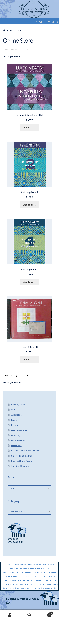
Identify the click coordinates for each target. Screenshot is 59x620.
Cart (45, 612)
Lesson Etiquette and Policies (25, 450)
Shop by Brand (18, 404)
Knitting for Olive (29, 580)
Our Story (15, 435)
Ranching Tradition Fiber (37, 584)
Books (14, 420)
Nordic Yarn (24, 584)
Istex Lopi (42, 576)
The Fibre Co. (35, 588)
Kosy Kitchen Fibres (42, 580)
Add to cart (29, 127)
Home (9, 30)
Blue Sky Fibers (25, 572)
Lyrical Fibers (14, 584)
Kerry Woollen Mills (15, 580)
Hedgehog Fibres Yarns (30, 576)
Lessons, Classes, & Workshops (16, 564)
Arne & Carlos (14, 572)
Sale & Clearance (40, 568)
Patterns (15, 425)
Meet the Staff (18, 440)
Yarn (13, 409)
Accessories (17, 414)
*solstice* (5, 572)
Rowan (48, 584)
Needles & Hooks (19, 430)
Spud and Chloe (13, 588)
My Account (10, 615)
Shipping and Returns (21, 455)
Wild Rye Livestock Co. (48, 588)
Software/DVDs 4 (17, 511)
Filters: (13, 488)
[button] (35, 21)
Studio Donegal (25, 588)
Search (29, 615)
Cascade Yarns (37, 572)
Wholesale (42, 564)
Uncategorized (33, 564)
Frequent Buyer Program (22, 461)
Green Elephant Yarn (15, 576)
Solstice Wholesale (20, 466)
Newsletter (16, 445)
